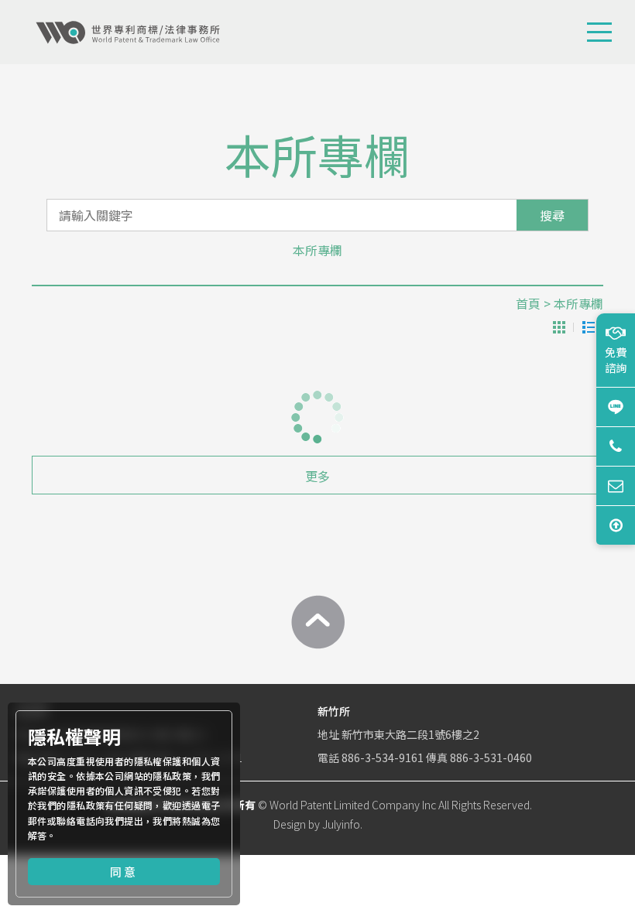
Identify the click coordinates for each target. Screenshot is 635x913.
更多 (317, 476)
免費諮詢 (615, 359)
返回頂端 (615, 525)
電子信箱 (615, 485)
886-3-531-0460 (491, 757)
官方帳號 (615, 406)
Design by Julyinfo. (317, 824)
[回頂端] (317, 622)
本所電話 (615, 446)
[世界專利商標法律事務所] (128, 32)
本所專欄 (317, 250)
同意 (124, 871)
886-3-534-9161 (383, 757)
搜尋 (552, 215)
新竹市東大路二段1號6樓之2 (410, 734)
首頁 (528, 303)
